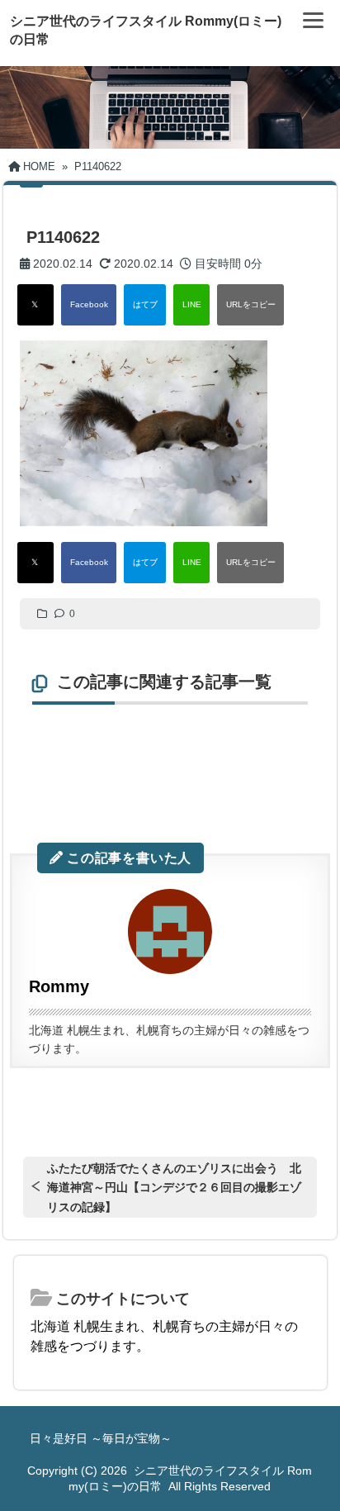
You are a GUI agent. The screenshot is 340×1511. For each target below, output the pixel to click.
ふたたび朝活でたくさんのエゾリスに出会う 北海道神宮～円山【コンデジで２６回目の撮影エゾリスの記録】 (174, 1187)
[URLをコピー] (250, 305)
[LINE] (191, 305)
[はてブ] (145, 305)
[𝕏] (35, 305)
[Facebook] (88, 305)
